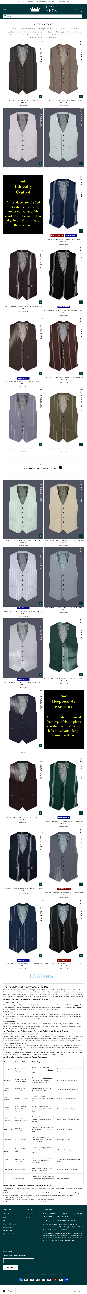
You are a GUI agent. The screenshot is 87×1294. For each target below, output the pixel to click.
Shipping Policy (8, 1227)
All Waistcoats (12, 29)
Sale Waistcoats (51, 38)
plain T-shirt (43, 1096)
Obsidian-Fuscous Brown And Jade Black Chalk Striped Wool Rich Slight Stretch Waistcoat (63, 101)
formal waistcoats (53, 1038)
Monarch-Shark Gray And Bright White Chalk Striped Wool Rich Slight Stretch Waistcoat (64, 892)
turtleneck (43, 1137)
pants (76, 1005)
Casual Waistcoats (39, 32)
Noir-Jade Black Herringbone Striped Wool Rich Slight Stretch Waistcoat (63, 310)
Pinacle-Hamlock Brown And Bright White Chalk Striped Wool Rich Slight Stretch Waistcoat (64, 449)
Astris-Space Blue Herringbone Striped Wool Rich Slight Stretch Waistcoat (63, 239)
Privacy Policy (7, 1230)
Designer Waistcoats (56, 32)
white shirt (42, 1067)
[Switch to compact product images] (11, 1291)
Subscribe (10, 1267)
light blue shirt (43, 1088)
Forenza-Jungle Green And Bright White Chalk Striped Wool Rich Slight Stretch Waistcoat (63, 679)
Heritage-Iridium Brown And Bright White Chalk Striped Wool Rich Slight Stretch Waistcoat (23, 101)
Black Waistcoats (28, 35)
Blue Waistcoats (14, 35)
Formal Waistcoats (23, 32)
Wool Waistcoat (20, 1139)
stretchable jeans (37, 1098)
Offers (28, 1217)
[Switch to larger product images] (4, 1291)
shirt (43, 1009)
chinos (43, 1127)
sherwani (43, 1080)
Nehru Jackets (9, 32)
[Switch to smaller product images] (8, 1291)
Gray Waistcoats (42, 35)
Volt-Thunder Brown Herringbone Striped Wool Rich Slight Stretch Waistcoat (23, 306)
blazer (44, 1007)
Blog (4, 1217)
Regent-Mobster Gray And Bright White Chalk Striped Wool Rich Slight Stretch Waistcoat (23, 449)
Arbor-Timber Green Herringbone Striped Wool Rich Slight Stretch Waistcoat (63, 821)
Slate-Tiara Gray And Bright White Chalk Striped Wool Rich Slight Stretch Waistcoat (63, 168)
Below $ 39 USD (74, 29)
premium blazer (44, 1160)
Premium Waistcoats (74, 32)
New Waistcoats (60, 29)
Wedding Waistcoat (21, 1081)
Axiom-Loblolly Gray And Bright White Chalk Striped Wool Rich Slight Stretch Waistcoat (23, 611)
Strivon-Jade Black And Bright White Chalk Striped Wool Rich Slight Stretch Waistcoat (63, 964)
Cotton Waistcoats (36, 38)
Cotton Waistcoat (21, 1098)
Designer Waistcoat (21, 1079)
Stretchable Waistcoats (27, 29)
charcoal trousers (39, 1178)
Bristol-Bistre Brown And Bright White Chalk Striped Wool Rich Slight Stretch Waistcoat (64, 378)
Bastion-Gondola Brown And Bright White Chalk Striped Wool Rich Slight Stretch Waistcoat (23, 817)
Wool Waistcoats (71, 35)
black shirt (42, 1106)
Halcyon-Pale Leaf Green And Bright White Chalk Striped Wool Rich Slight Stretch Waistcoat (23, 540)
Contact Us (30, 1214)
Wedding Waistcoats (44, 29)
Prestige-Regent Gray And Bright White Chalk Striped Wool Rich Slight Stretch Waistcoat (64, 607)
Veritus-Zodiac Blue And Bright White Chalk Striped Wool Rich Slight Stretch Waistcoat (23, 964)
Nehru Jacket (19, 1118)
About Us (6, 1214)
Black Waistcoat (20, 1169)
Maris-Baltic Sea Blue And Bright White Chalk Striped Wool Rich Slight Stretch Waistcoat (23, 750)
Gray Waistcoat (19, 1178)
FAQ (4, 1220)
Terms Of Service (8, 1234)
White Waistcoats (56, 35)
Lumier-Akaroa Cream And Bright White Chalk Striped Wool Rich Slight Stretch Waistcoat (64, 540)
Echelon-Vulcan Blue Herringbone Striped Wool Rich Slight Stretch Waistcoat (23, 888)
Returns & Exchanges (10, 1224)
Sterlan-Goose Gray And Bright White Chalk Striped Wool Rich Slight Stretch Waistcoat (23, 683)
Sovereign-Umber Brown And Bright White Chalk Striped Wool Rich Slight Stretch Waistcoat (23, 382)
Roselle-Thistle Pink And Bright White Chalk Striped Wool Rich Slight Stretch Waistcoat (23, 168)
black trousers (42, 1170)
